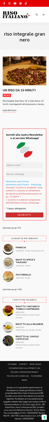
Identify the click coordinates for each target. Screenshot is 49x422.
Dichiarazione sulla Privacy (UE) (24, 368)
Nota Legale (35, 364)
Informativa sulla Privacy (17, 181)
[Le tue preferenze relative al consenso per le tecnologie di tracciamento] (44, 417)
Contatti (23, 364)
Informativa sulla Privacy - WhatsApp (24, 184)
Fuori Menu (36, 376)
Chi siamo (12, 364)
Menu (43, 14)
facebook (4, 3)
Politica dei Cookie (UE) (18, 376)
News (7, 95)
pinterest (20, 3)
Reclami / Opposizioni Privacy (24, 372)
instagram (9, 3)
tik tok (26, 3)
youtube (15, 3)
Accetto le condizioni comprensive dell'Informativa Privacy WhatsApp (23, 201)
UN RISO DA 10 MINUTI (19, 90)
